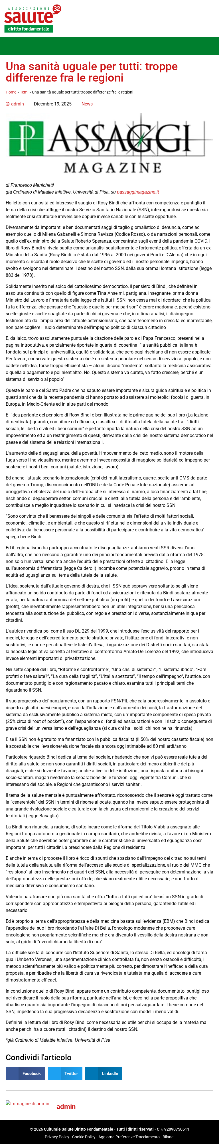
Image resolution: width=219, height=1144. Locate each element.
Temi (24, 92)
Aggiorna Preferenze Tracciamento (129, 1137)
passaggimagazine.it (138, 192)
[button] (8, 46)
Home (11, 92)
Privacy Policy (57, 1137)
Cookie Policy (84, 1137)
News (87, 104)
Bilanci (168, 1137)
